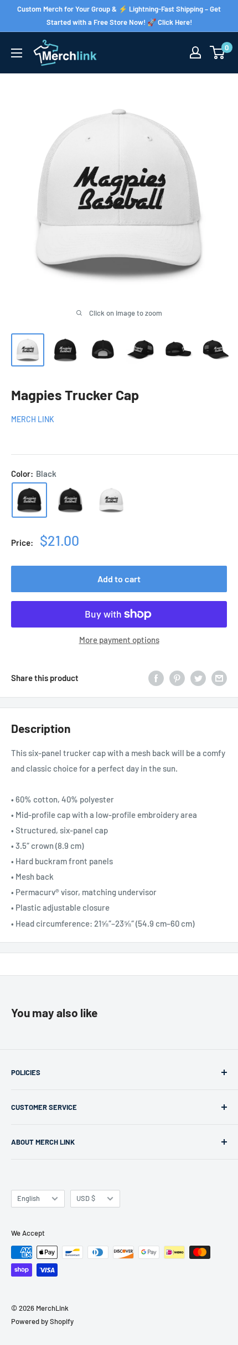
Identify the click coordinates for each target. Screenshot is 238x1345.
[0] (218, 52)
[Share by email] (219, 677)
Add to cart (119, 578)
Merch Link (32, 419)
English (28, 1198)
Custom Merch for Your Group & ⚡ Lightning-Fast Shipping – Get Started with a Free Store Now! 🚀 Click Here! (119, 15)
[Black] (29, 500)
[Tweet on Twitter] (198, 677)
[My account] (195, 52)
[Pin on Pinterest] (177, 677)
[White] (111, 500)
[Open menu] (16, 53)
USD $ (85, 1198)
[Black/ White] (70, 500)
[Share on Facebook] (156, 677)
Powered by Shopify (42, 1321)
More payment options (119, 640)
